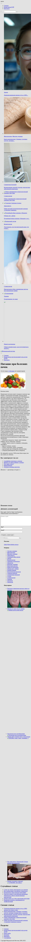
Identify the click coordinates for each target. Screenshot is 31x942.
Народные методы (12, 566)
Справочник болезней (10, 184)
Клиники (6, 934)
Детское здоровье (12, 551)
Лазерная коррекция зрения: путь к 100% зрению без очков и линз (15, 909)
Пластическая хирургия (14, 571)
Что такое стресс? (9, 464)
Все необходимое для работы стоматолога (16, 891)
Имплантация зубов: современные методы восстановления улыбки (16, 290)
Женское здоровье (17, 136)
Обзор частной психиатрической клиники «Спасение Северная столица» (16, 921)
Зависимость (7, 206)
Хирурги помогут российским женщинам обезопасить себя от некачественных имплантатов (16, 895)
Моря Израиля (8, 465)
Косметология (8, 224)
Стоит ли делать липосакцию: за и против (16, 889)
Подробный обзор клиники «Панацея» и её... (16, 218)
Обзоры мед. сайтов (9, 215)
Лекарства (10, 563)
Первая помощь (11, 570)
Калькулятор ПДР (9, 7)
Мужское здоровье (12, 564)
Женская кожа (8, 136)
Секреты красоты (12, 573)
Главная (6, 5)
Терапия (6, 296)
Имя (2, 527)
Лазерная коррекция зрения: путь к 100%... (16, 95)
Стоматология (8, 196)
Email (2, 530)
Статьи (9, 576)
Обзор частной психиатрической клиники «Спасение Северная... (16, 209)
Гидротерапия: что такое (11, 299)
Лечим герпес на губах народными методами (17, 898)
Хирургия (10, 582)
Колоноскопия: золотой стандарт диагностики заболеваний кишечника (17, 188)
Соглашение (7, 937)
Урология (10, 580)
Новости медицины (9, 344)
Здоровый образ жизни (13, 557)
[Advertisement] (15, 487)
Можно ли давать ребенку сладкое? (14, 462)
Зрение (6, 92)
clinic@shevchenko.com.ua (11, 544)
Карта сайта (7, 933)
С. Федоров (11, 371)
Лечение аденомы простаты (12, 467)
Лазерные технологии (13, 561)
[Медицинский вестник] (8, 351)
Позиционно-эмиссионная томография (15, 892)
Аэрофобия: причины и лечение (13, 461)
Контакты (7, 8)
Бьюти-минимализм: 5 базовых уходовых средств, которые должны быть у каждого (16, 912)
